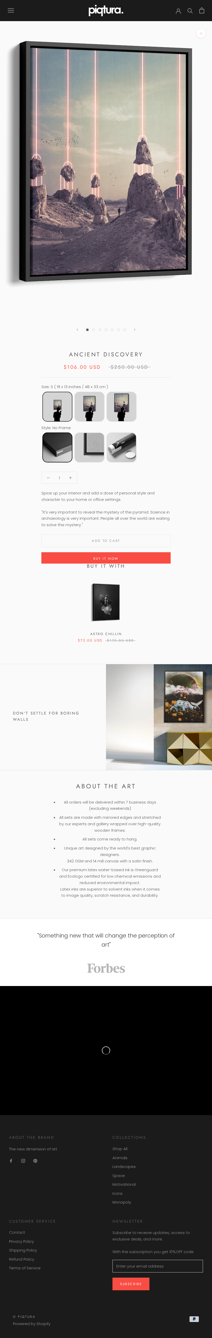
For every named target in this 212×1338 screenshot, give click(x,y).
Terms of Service (25, 1268)
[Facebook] (11, 1161)
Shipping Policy (23, 1250)
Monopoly (121, 1202)
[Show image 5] (112, 330)
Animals (119, 1157)
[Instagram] (23, 1161)
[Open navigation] (11, 10)
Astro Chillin (106, 633)
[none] (57, 407)
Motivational (124, 1184)
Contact (17, 1232)
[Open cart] (201, 10)
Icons (117, 1193)
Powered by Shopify (31, 1323)
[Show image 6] (118, 330)
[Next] (134, 330)
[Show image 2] (93, 330)
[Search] (190, 10)
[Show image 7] (124, 330)
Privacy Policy (21, 1241)
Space (118, 1175)
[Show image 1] (87, 330)
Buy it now (106, 558)
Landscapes (124, 1166)
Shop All (119, 1148)
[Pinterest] (35, 1161)
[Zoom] (201, 33)
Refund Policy (21, 1259)
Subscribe (131, 1283)
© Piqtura (24, 1316)
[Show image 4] (106, 330)
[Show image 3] (100, 330)
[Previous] (77, 330)
